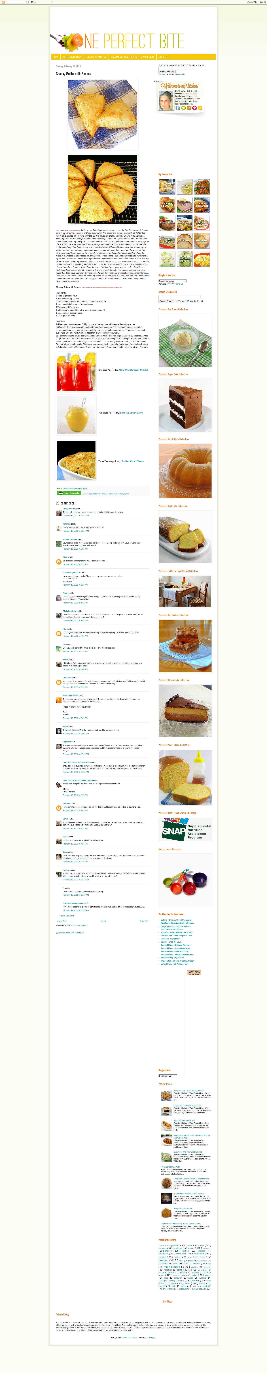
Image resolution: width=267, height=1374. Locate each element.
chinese (202, 1251)
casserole (207, 1248)
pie (191, 1270)
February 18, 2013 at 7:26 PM (75, 844)
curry (190, 1257)
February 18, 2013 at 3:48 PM (75, 810)
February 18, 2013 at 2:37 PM (75, 795)
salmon (208, 1275)
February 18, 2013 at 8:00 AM (75, 669)
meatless (195, 1267)
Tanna (66, 660)
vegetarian (183, 1289)
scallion (161, 1281)
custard (202, 1257)
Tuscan (162, 1245)
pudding (196, 1272)
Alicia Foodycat (70, 611)
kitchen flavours (70, 539)
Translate (179, 284)
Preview (162, 74)
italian (176, 1264)
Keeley (66, 870)
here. (190, 104)
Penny (66, 593)
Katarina (67, 524)
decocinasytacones (72, 572)
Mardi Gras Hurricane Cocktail (133, 370)
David (65, 819)
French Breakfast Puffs (170, 1167)
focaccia (204, 1261)
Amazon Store (147, 56)
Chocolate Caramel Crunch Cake (187, 1106)
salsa (166, 1278)
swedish (162, 1286)
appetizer (175, 1245)
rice (184, 1275)
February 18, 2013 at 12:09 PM (76, 754)
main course (172, 1266)
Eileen (66, 726)
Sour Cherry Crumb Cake (184, 1121)
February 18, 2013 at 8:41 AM (75, 718)
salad (195, 1275)
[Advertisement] (133, 16)
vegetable (206, 1286)
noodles (167, 1270)
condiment (199, 1253)
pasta (180, 1270)
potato (183, 1272)
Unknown (67, 678)
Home (55, 56)
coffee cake (181, 1254)
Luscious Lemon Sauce (131, 413)
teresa (66, 837)
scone (126, 494)
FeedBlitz (181, 74)
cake (192, 1248)
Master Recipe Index (72, 56)
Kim (65, 629)
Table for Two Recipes (96, 56)
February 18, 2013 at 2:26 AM (75, 585)
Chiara (66, 557)
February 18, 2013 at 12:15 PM (76, 772)
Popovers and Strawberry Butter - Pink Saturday (181, 1224)
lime (209, 1264)
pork (170, 1272)
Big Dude (67, 742)
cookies (163, 1257)
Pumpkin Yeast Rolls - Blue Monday (188, 1091)
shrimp (181, 1280)
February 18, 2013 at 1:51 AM (75, 549)
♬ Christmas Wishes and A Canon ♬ (189, 1194)
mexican (207, 1267)
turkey (184, 1286)
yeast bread (199, 1289)
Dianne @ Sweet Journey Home (77, 762)
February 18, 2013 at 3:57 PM (75, 828)
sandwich (178, 1278)
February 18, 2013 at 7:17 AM (75, 651)
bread (90, 494)
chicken (185, 1251)
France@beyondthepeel (73, 903)
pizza (161, 1272)
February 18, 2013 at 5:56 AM (75, 621)
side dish (195, 1280)
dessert (164, 1260)
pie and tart (203, 1270)
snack (174, 1283)
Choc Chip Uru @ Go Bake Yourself (78, 780)
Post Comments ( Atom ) (77, 925)
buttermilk (97, 494)
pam (65, 644)
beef (202, 1245)
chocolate (164, 1253)
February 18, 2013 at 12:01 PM (76, 734)
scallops (170, 1281)
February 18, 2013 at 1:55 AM (75, 564)
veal (195, 1286)
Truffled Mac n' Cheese (133, 461)
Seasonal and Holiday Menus (124, 56)
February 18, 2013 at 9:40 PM (75, 862)
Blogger (152, 1337)
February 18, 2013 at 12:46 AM (76, 516)
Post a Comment (67, 916)
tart (174, 1286)
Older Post (144, 921)
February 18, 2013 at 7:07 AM (75, 636)
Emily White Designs (129, 1337)
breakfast (178, 1248)
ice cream (163, 1264)
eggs (181, 1261)
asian (190, 1245)
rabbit (175, 1275)
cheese (105, 494)
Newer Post (61, 921)
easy (111, 494)
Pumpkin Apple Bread (183, 1209)
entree (192, 1261)
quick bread (118, 494)
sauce (190, 1278)
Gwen (65, 852)
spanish (202, 1283)
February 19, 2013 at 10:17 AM (76, 880)
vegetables (169, 1289)
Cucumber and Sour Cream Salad (188, 1152)
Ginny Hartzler (69, 509)
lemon (197, 1263)
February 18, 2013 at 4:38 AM (75, 603)
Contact (163, 56)
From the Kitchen (70, 696)
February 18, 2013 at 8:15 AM (75, 687)
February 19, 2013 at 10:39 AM (76, 895)
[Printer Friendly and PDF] (69, 493)
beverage (163, 1248)
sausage (203, 1278)
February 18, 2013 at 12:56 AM (76, 531)
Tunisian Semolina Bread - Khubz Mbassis (191, 1179)
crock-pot (178, 1257)
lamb (186, 1264)
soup (188, 1283)
